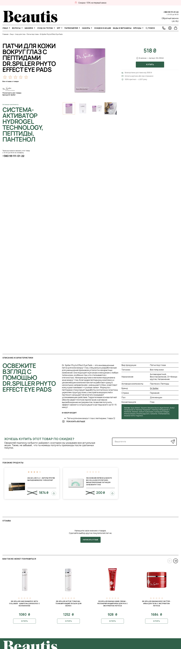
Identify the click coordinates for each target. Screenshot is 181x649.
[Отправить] (173, 442)
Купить (150, 64)
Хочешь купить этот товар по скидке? (39, 439)
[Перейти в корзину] (176, 28)
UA (173, 21)
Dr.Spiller (154, 388)
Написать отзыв (90, 540)
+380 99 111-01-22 (171, 12)
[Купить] (53, 493)
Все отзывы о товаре (10, 81)
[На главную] (30, 21)
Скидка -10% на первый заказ (92, 2)
